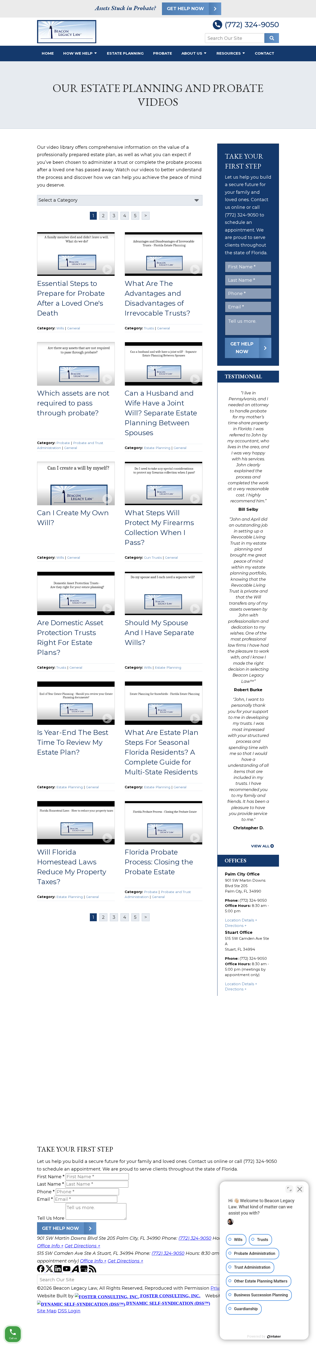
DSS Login (69, 1311)
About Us (191, 53)
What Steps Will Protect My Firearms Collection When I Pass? (159, 528)
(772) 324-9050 (252, 24)
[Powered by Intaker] (274, 1336)
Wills (60, 328)
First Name (50, 1176)
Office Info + (50, 1246)
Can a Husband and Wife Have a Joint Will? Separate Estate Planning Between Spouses (161, 413)
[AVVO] (76, 1271)
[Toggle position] (289, 1189)
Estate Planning (125, 53)
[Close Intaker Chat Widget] (300, 1189)
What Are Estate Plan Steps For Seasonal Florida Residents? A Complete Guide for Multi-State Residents (161, 752)
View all (260, 846)
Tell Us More (50, 1218)
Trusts (149, 328)
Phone (46, 1192)
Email (45, 1199)
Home (48, 53)
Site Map (47, 1311)
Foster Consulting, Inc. (169, 1295)
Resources (229, 53)
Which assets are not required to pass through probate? (73, 403)
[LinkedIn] (58, 1271)
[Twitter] (50, 1271)
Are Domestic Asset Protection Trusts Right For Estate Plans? (70, 638)
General (73, 328)
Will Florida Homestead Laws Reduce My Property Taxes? (71, 867)
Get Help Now (185, 8)
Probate (162, 53)
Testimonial (243, 376)
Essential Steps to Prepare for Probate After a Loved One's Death (71, 298)
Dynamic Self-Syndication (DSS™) (167, 1303)
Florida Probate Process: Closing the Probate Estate (159, 862)
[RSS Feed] (92, 1271)
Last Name (50, 1184)
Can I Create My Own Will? (73, 518)
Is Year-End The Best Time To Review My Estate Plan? (72, 742)
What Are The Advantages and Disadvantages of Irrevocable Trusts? (157, 298)
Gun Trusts (153, 557)
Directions (234, 925)
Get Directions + (82, 1246)
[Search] (271, 38)
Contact (264, 53)
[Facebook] (41, 1271)
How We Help (78, 53)
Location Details (239, 920)
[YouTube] (67, 1271)
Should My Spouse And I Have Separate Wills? (159, 633)
